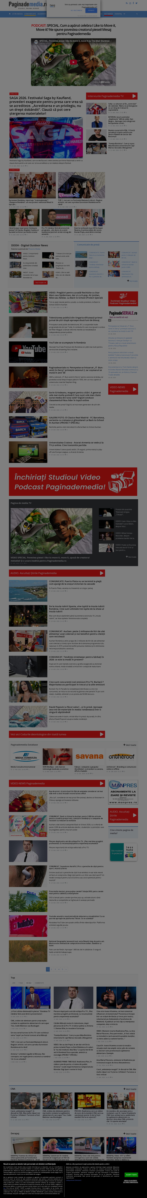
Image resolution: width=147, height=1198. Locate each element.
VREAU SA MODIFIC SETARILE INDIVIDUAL (130, 1181)
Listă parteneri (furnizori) (73, 1180)
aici (4, 1188)
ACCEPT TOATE (131, 1175)
